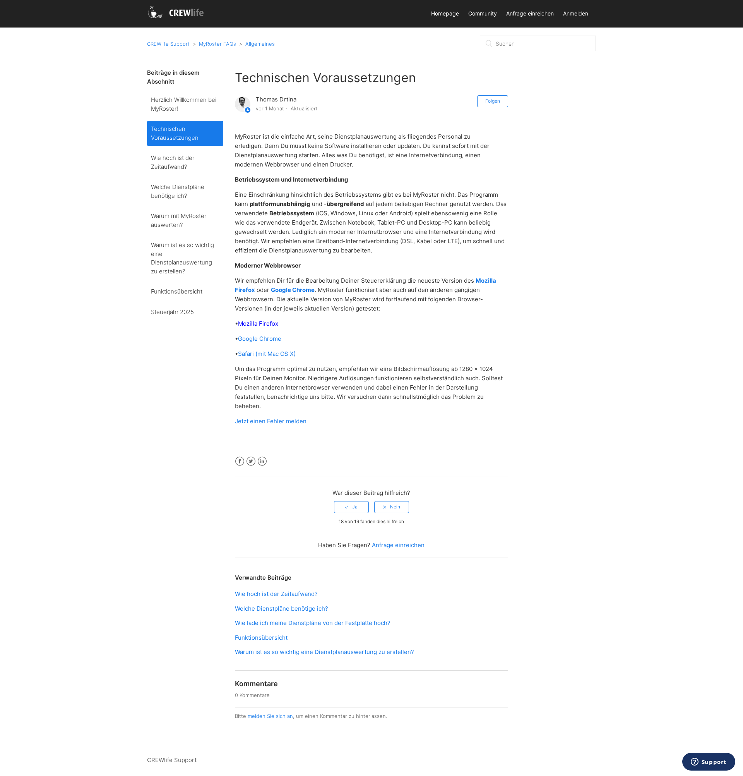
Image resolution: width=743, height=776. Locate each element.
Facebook (240, 461)
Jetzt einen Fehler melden (270, 421)
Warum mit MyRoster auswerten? (178, 220)
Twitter (251, 461)
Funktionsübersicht (176, 291)
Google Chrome (259, 338)
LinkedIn (262, 461)
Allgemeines (260, 44)
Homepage (445, 13)
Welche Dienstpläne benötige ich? (177, 191)
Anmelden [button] (575, 13)
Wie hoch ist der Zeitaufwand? (172, 162)
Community (482, 13)
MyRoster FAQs (217, 44)
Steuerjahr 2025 (172, 312)
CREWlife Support (168, 44)
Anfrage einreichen (530, 13)
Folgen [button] (492, 101)
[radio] (351, 507)
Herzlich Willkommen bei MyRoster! (183, 104)
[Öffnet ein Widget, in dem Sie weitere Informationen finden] (708, 762)
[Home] (177, 17)
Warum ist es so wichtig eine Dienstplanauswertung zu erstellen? (182, 258)
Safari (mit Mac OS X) (267, 353)
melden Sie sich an (270, 716)
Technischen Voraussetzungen (175, 133)
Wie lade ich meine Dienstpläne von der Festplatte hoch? (312, 623)
